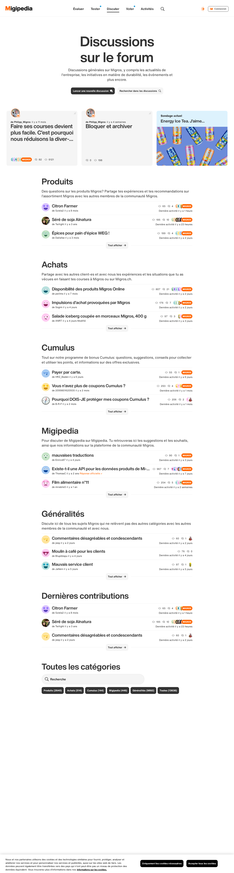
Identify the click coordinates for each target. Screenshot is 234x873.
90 (170, 455)
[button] (192, 138)
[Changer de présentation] (203, 8)
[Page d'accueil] (19, 9)
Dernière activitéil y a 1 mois (176, 390)
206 (174, 399)
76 (183, 551)
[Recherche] (162, 8)
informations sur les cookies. (92, 869)
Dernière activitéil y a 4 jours (175, 555)
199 (163, 233)
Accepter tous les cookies (202, 863)
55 (170, 372)
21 (168, 289)
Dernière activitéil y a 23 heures (174, 224)
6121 (51, 159)
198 (100, 160)
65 (163, 206)
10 (168, 220)
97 (166, 316)
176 (161, 303)
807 (158, 289)
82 (40, 159)
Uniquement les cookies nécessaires (161, 863)
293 (163, 386)
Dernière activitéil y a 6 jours (175, 377)
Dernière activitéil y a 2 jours (175, 238)
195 (158, 220)
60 (177, 538)
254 (163, 482)
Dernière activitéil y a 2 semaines (173, 487)
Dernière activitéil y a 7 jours (175, 473)
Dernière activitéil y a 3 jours (175, 321)
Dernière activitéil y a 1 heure (175, 211)
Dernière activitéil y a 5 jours (175, 569)
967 (159, 469)
